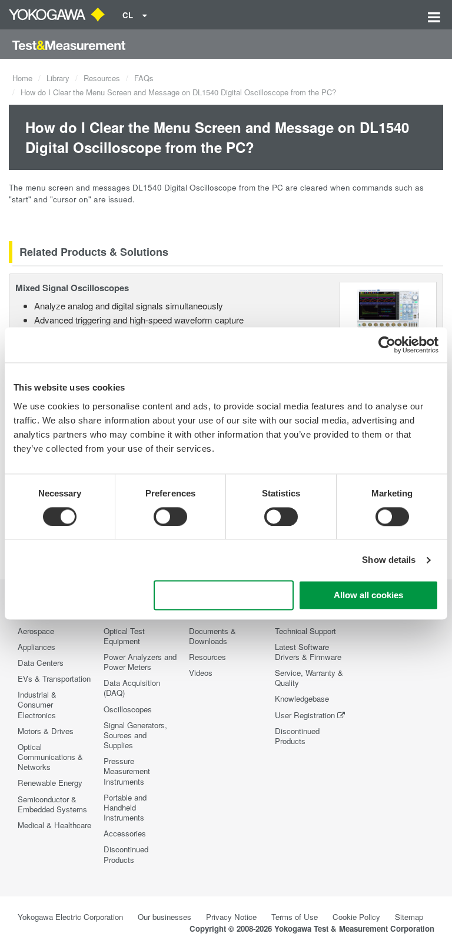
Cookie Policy (356, 916)
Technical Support (305, 630)
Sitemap (409, 916)
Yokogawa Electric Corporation (70, 916)
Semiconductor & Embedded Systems (52, 804)
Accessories (125, 833)
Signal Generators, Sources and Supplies (135, 735)
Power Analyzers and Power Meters (140, 661)
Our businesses (164, 916)
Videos (200, 672)
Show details (389, 560)
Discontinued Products (126, 854)
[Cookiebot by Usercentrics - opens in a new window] (386, 345)
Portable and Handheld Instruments (125, 807)
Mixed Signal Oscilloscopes (72, 287)
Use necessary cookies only (224, 596)
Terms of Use (294, 916)
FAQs (144, 78)
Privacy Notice (231, 916)
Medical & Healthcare (54, 825)
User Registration (305, 715)
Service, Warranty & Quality (309, 677)
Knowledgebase (302, 698)
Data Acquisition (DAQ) (132, 687)
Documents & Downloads (212, 635)
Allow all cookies (368, 596)
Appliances (36, 646)
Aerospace (36, 630)
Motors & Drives (46, 730)
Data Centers (41, 662)
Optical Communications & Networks (50, 756)
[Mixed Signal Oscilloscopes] (388, 308)
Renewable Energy (50, 782)
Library (57, 78)
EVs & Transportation (54, 678)
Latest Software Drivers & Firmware (308, 651)
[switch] (170, 516)
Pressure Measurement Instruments (127, 770)
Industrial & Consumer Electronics (37, 704)
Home (22, 78)
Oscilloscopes (128, 709)
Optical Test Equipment (124, 635)
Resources (102, 78)
